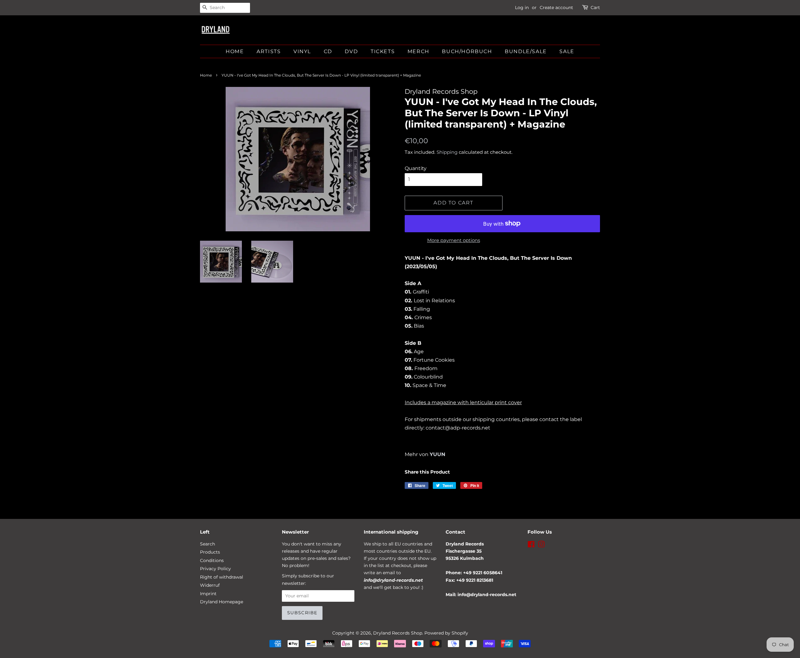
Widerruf (210, 585)
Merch (418, 51)
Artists (269, 51)
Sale (566, 51)
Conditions (212, 560)
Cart (595, 7)
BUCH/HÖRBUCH (467, 51)
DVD (351, 51)
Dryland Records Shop (397, 632)
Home (235, 51)
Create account (556, 7)
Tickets (383, 51)
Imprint (208, 593)
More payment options (453, 240)
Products (210, 552)
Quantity (416, 168)
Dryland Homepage (221, 601)
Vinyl (302, 51)
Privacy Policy (215, 568)
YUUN (437, 454)
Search (207, 543)
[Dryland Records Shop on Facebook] (531, 545)
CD (328, 51)
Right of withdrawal (221, 577)
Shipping (447, 152)
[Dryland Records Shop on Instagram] (541, 545)
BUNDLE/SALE (526, 51)
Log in (522, 7)
